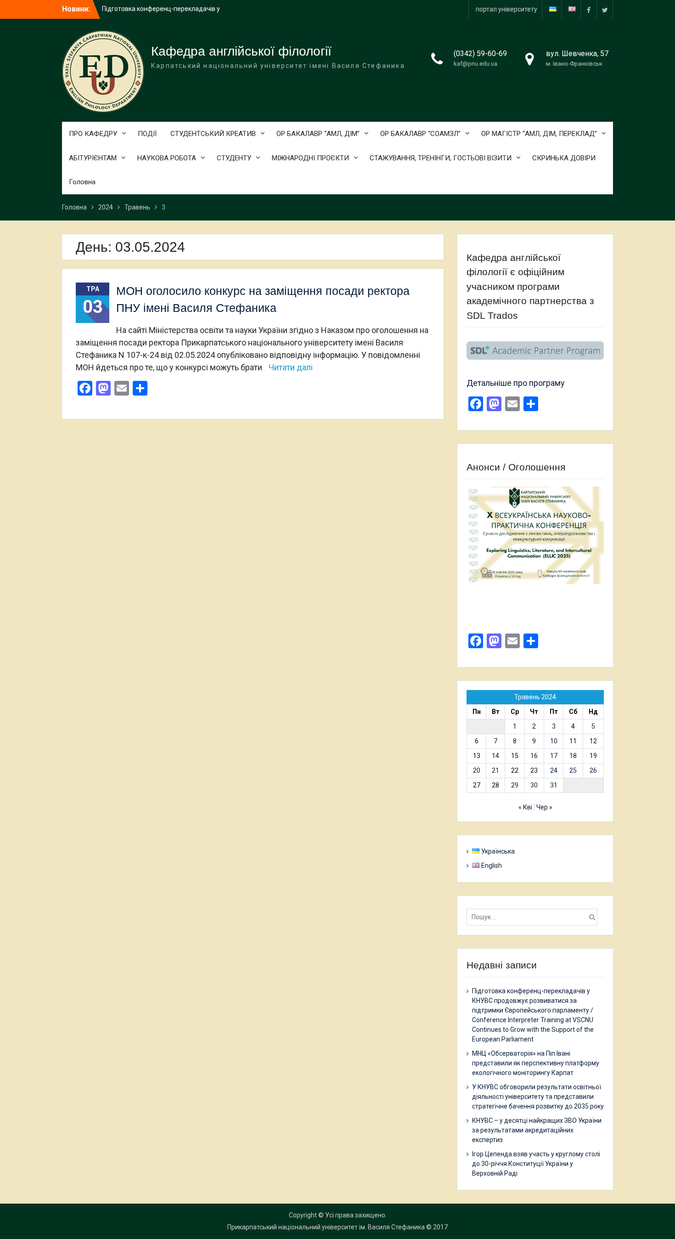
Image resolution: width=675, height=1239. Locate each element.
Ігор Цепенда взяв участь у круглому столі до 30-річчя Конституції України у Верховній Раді (536, 1163)
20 (476, 770)
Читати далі (291, 367)
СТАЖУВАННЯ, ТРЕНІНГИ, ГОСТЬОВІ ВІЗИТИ (441, 158)
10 (553, 741)
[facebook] (588, 9)
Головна (82, 182)
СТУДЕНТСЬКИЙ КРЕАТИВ (213, 134)
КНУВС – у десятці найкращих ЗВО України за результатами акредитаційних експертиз (537, 1130)
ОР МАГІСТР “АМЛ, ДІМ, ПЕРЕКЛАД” (539, 134)
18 (573, 755)
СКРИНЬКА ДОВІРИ (564, 158)
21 (495, 770)
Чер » (544, 807)
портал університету (506, 9)
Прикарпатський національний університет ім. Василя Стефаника (326, 1227)
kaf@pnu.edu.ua (475, 63)
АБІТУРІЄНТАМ (93, 158)
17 (553, 755)
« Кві (525, 807)
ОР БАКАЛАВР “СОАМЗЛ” (420, 134)
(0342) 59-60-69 (480, 53)
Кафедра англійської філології (241, 51)
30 (534, 785)
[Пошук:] (534, 917)
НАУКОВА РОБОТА (166, 158)
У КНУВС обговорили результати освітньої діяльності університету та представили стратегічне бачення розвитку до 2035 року (538, 1096)
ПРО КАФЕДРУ (93, 134)
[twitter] (604, 9)
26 (593, 770)
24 (553, 770)
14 (495, 755)
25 (573, 770)
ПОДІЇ (147, 134)
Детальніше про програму (516, 383)
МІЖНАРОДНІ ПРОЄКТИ (310, 158)
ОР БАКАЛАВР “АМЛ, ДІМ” (318, 134)
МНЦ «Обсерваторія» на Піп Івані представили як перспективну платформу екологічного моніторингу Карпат (535, 1063)
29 (514, 785)
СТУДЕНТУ (234, 158)
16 (534, 755)
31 (553, 785)
